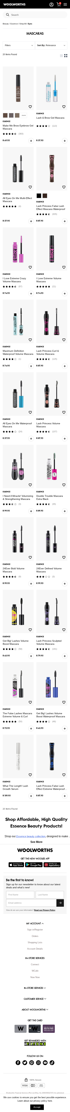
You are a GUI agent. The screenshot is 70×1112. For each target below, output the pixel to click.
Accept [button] (36, 1107)
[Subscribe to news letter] (60, 903)
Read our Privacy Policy (44, 910)
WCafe (35, 971)
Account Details (35, 948)
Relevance (51, 45)
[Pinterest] (31, 1062)
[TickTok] (52, 1062)
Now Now (35, 977)
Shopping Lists (35, 942)
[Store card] (20, 1029)
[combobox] (38, 15)
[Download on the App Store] (16, 864)
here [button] (50, 1101)
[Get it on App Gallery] (52, 864)
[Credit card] (34, 1029)
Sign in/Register (35, 929)
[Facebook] (18, 1062)
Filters (8, 45)
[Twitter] (24, 1062)
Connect (35, 964)
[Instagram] (38, 1062)
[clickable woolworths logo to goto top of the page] (35, 850)
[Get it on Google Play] (34, 864)
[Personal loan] (48, 1029)
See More (36, 841)
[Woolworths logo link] (14, 4)
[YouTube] (45, 1062)
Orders (35, 936)
